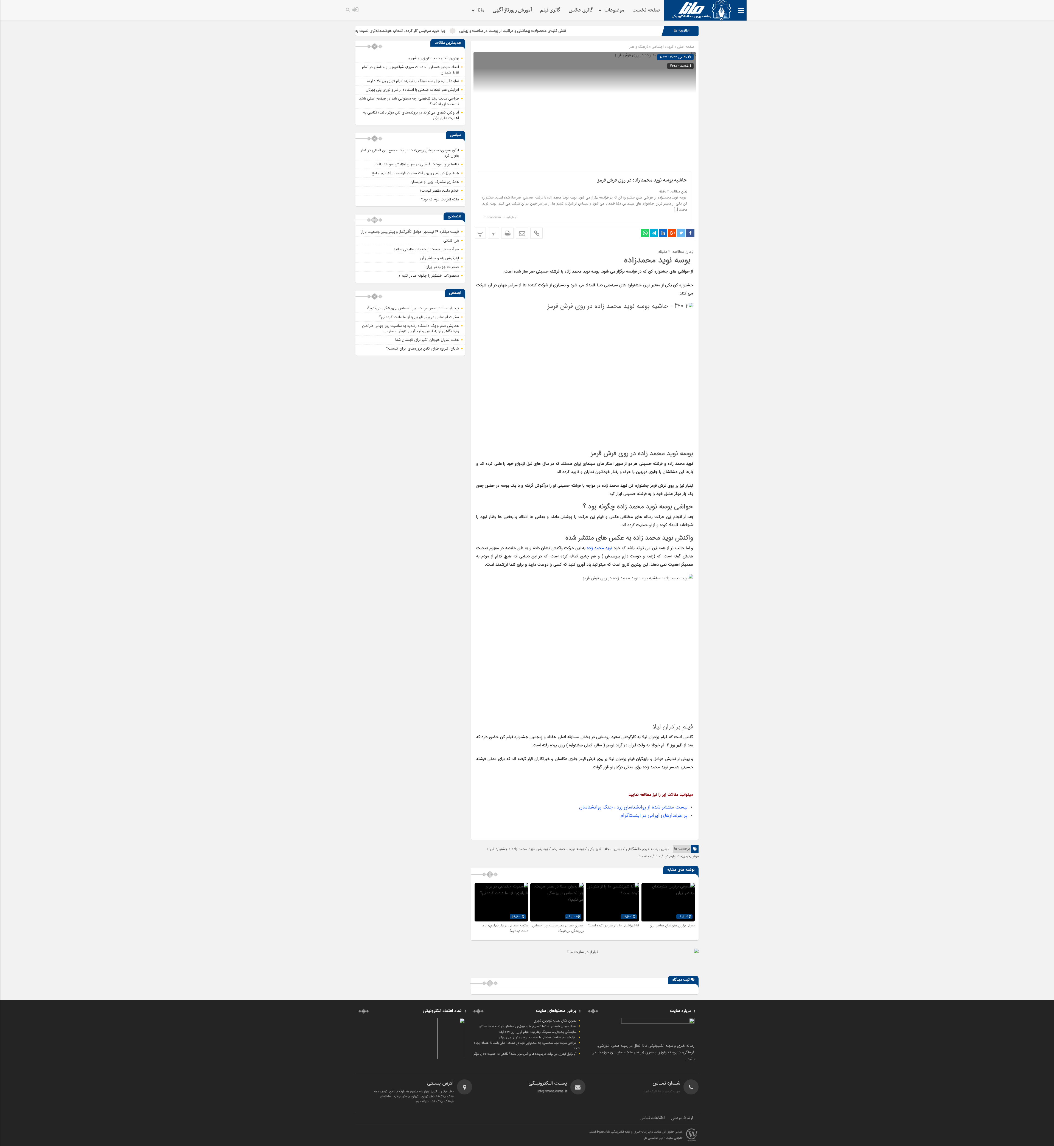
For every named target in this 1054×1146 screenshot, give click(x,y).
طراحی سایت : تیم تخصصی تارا (663, 1138)
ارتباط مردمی (682, 1118)
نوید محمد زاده (600, 548)
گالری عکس (581, 10)
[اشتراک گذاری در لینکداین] (663, 233)
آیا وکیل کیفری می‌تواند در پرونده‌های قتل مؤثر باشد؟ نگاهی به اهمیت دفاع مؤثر (411, 115)
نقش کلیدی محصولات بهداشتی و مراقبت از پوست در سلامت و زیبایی (593, 31)
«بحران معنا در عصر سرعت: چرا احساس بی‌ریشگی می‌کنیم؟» (558, 928)
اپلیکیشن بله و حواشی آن (439, 258)
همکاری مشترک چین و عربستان (434, 182)
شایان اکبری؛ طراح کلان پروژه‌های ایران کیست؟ (422, 348)
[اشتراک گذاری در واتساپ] (645, 233)
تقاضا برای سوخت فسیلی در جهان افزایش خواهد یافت (417, 164)
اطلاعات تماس (652, 1118)
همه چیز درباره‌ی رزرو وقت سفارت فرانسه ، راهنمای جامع (415, 173)
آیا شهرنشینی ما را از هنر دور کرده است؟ (613, 925)
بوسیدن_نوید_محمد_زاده (530, 849)
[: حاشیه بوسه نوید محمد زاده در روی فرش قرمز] (522, 233)
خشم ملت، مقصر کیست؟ (439, 191)
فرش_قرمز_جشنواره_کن (682, 856)
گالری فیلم (550, 10)
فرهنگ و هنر (638, 47)
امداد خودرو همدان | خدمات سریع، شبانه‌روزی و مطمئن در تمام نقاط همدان (410, 69)
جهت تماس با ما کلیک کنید (662, 1091)
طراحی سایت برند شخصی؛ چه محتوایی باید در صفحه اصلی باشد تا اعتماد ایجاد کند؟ (409, 101)
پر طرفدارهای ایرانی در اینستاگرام (654, 815)
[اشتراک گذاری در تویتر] (681, 233)
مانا (657, 856)
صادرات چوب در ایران (442, 267)
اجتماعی (658, 47)
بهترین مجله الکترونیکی (605, 849)
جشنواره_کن (499, 849)
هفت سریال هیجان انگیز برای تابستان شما (427, 340)
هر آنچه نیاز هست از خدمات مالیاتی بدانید (426, 249)
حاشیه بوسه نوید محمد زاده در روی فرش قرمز (642, 180)
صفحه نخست (646, 10)
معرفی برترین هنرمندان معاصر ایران (672, 925)
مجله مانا (644, 856)
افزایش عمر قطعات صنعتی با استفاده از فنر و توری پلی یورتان (412, 90)
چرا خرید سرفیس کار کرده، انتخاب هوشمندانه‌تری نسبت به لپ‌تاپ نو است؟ (468, 31)
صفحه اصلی (685, 47)
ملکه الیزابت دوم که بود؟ (440, 199)
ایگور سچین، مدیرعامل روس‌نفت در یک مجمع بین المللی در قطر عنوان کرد (410, 153)
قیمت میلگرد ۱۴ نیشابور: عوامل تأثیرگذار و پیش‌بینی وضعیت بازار (410, 232)
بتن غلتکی (451, 240)
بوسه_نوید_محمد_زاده (568, 849)
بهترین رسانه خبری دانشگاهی (647, 849)
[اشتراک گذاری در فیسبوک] (690, 233)
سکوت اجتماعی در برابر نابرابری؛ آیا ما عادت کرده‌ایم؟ (419, 317)
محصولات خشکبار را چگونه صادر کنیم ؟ (429, 276)
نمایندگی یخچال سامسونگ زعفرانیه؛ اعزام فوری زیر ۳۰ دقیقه (413, 81)
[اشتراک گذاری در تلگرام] (654, 233)
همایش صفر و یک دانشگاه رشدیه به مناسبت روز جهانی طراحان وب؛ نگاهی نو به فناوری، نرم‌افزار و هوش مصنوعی (410, 328)
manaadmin (492, 217)
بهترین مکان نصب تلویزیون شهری (433, 58)
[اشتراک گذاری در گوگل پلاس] (672, 233)
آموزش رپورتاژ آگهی (512, 10)
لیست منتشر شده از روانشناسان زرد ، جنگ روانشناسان (633, 807)
